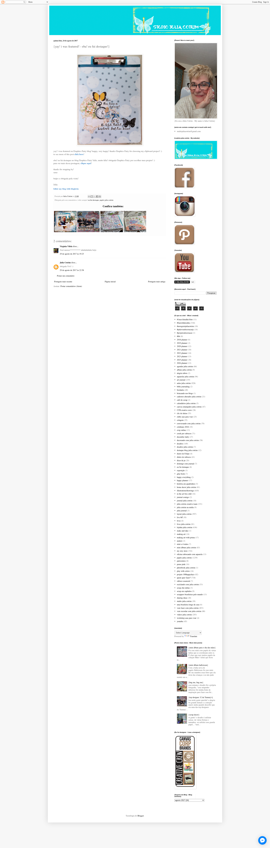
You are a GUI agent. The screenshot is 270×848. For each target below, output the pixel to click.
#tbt (178, 336)
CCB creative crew (184, 410)
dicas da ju (181, 460)
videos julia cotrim (184, 614)
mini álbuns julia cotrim (186, 547)
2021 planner (182, 349)
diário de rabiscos (184, 457)
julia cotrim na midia (185, 507)
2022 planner (182, 353)
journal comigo (183, 497)
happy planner (182, 480)
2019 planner (182, 343)
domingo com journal (185, 463)
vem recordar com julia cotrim (189, 611)
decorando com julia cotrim (188, 440)
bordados (180, 390)
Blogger (141, 815)
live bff (180, 517)
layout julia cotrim (184, 514)
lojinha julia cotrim (184, 527)
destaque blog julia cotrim (187, 450)
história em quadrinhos (186, 483)
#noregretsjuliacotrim (185, 326)
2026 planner (182, 363)
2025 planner (182, 359)
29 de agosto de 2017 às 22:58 (72, 270)
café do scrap (182, 400)
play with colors (183, 571)
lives (179, 520)
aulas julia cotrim (184, 383)
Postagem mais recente (63, 281)
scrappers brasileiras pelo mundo (190, 594)
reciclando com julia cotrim (188, 584)
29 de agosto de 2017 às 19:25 (72, 253)
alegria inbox (182, 373)
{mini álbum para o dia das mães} (202, 647)
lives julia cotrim (183, 524)
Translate (193, 636)
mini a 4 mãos (182, 544)
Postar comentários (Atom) (71, 286)
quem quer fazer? (184, 577)
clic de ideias (182, 413)
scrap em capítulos (184, 591)
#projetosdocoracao (184, 332)
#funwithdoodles (183, 322)
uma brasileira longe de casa (188, 604)
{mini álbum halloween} (198, 665)
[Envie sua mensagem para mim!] (262, 840)
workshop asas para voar (186, 618)
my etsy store (182, 551)
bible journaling (183, 386)
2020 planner (182, 346)
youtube (180, 621)
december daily (183, 436)
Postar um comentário (65, 275)
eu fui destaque (93, 200)
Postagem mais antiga (156, 281)
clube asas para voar (185, 416)
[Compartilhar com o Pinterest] (99, 196)
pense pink (181, 564)
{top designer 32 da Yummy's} (200, 697)
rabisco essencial (183, 581)
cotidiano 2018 (183, 426)
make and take (182, 530)
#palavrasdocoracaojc (185, 329)
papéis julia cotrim (106, 200)
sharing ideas (182, 597)
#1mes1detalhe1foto (185, 319)
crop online (181, 430)
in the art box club (184, 493)
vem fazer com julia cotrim (188, 608)
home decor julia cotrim (186, 487)
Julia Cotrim (65, 262)
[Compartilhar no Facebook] (97, 196)
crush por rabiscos (184, 433)
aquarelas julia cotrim (185, 376)
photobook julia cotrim (186, 567)
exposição (181, 470)
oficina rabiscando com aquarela (189, 554)
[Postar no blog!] (91, 196)
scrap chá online (183, 587)
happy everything (184, 477)
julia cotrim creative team (187, 504)
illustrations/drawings (185, 490)
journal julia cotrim (184, 500)
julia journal (182, 510)
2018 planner (182, 339)
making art (181, 534)
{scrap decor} (193, 714)
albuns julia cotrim (184, 369)
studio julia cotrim (184, 601)
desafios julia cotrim (185, 446)
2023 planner (182, 356)
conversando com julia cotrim (189, 423)
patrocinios (181, 561)
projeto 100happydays (185, 574)
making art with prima (186, 537)
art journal (181, 379)
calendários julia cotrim (186, 403)
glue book (181, 473)
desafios (180, 443)
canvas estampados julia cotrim (189, 406)
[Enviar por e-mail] (89, 196)
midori (179, 540)
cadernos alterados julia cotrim (189, 396)
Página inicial (110, 281)
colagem (180, 420)
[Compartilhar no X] (94, 196)
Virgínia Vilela (66, 246)
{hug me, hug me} (195, 682)
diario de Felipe (183, 453)
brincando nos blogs (185, 393)
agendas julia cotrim (185, 366)
